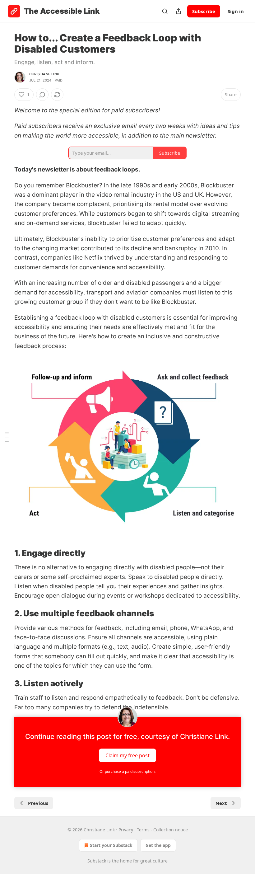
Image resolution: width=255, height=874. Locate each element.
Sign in (236, 11)
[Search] (165, 11)
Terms (143, 830)
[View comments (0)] (42, 94)
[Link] (6, 553)
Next (221, 803)
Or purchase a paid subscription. (127, 771)
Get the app (158, 845)
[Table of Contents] (6, 437)
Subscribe (203, 11)
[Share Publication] (178, 11)
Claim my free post (127, 755)
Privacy (125, 830)
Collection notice (170, 830)
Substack (96, 861)
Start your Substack (111, 845)
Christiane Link (44, 74)
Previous (38, 803)
